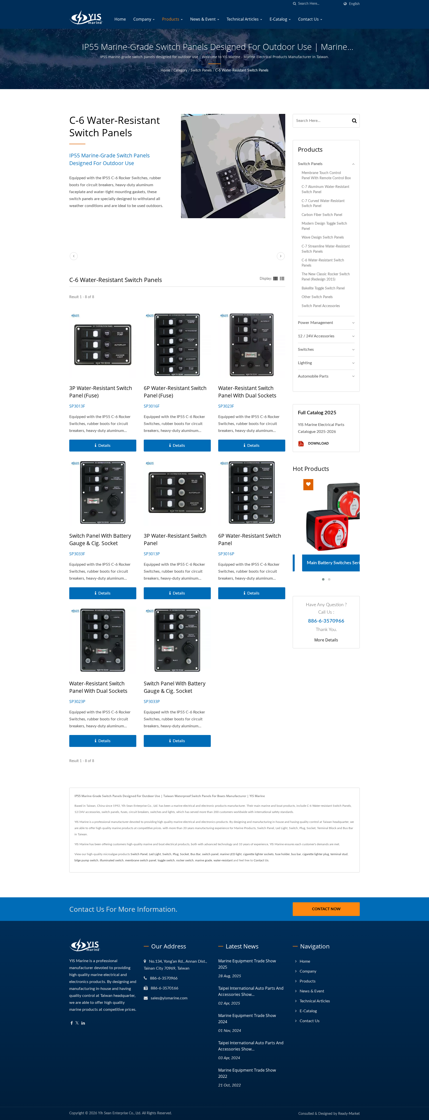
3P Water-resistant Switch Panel (175, 539)
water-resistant (223, 860)
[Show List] (282, 279)
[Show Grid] (275, 279)
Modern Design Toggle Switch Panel (324, 226)
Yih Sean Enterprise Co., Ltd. (119, 1113)
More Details (326, 640)
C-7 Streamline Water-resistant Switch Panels (326, 249)
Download (318, 443)
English (354, 4)
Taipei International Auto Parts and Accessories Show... (251, 991)
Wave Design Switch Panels (323, 237)
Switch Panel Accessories (321, 306)
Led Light (155, 854)
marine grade (203, 860)
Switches (306, 349)
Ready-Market (349, 1114)
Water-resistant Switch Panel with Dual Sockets (247, 392)
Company (142, 19)
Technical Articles (243, 19)
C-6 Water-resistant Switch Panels (241, 70)
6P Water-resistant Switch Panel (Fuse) (175, 392)
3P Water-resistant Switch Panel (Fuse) (100, 392)
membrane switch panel (140, 860)
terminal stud (339, 854)
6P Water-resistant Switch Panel (249, 539)
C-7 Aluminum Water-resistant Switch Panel (325, 189)
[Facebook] (72, 1023)
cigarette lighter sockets (258, 854)
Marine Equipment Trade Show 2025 (247, 964)
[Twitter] (77, 1023)
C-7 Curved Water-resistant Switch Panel (323, 203)
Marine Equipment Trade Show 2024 (247, 1018)
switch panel (210, 854)
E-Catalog (279, 19)
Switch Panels (201, 70)
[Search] (354, 120)
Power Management (315, 323)
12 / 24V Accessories (316, 336)
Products (171, 19)
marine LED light (231, 854)
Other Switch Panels (317, 297)
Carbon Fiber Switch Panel (322, 215)
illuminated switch (112, 860)
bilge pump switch (86, 860)
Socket (184, 854)
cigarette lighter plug (315, 854)
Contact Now (326, 909)
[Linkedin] (83, 1023)
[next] (281, 256)
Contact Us (309, 19)
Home (120, 19)
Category (180, 70)
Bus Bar (195, 854)
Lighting (305, 363)
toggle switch (166, 860)
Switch (166, 854)
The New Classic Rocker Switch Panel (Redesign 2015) (326, 276)
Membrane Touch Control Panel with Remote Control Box (326, 175)
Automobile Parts (313, 376)
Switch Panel (139, 854)
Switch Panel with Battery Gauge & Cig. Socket (100, 539)
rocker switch (185, 860)
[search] (294, 3)
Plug (176, 854)
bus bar (296, 854)
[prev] (74, 256)
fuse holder (282, 854)
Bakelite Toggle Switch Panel (323, 288)
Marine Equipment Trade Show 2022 (247, 1073)
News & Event (203, 19)
